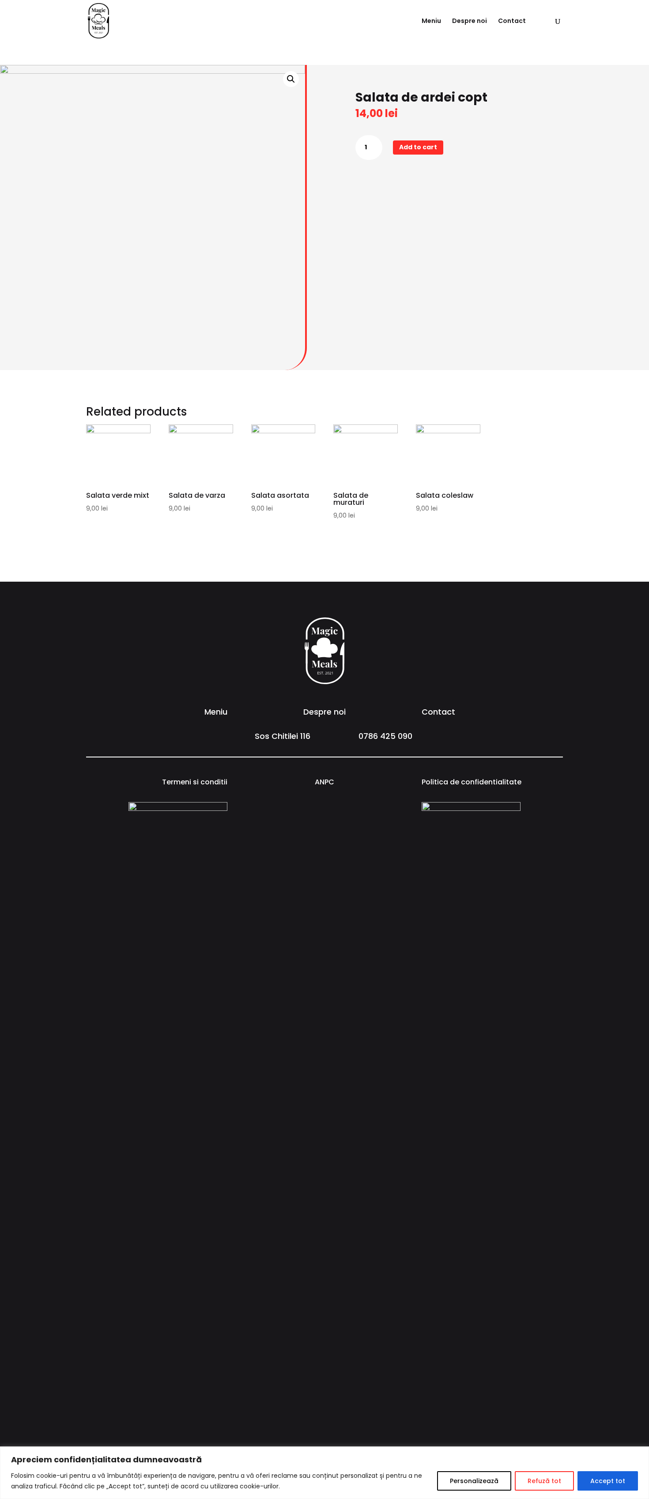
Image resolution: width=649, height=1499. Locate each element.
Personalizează (474, 1480)
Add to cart (418, 147)
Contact (512, 21)
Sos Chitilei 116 (282, 736)
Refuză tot (544, 1480)
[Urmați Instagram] (333, 809)
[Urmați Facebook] (316, 809)
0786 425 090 (385, 736)
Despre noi (469, 21)
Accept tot (607, 1480)
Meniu (431, 21)
